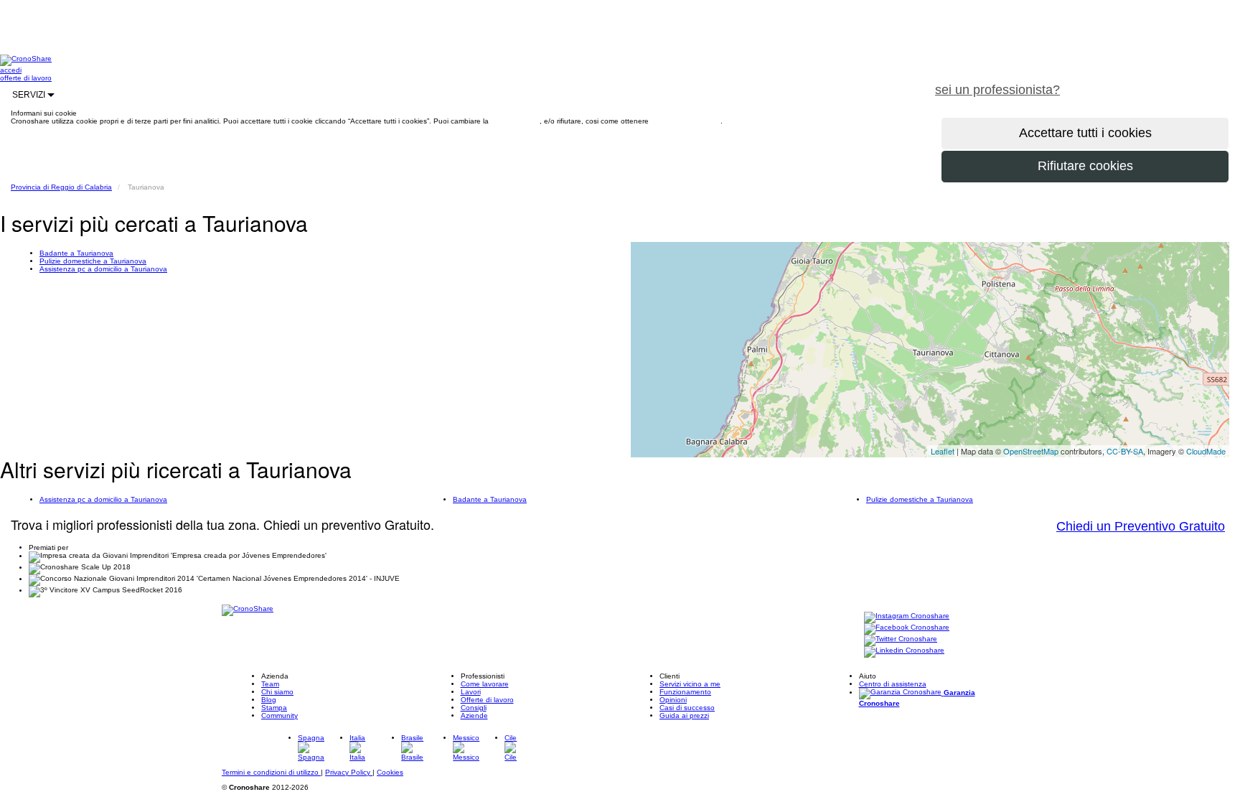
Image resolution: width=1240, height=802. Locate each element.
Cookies (390, 772)
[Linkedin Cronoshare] (904, 651)
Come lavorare (485, 684)
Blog (268, 700)
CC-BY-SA (1125, 451)
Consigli (474, 708)
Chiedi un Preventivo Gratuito (1140, 526)
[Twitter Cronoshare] (900, 639)
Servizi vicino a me (689, 684)
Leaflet (942, 451)
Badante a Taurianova (76, 253)
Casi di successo (687, 708)
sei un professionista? (997, 90)
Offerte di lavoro (487, 700)
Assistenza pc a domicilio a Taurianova (103, 269)
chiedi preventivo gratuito (1156, 82)
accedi (11, 70)
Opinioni (673, 700)
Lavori (471, 692)
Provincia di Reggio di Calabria (61, 187)
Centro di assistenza (892, 684)
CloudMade (1206, 451)
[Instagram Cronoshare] (906, 616)
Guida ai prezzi (684, 715)
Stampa (274, 708)
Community (279, 715)
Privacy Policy (348, 772)
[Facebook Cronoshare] (906, 628)
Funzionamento (685, 692)
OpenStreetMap (1030, 451)
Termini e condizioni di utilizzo (271, 772)
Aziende (474, 715)
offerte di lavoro (26, 78)
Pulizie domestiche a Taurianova (92, 261)
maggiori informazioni (685, 121)
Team (270, 684)
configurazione (515, 121)
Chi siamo (277, 692)
